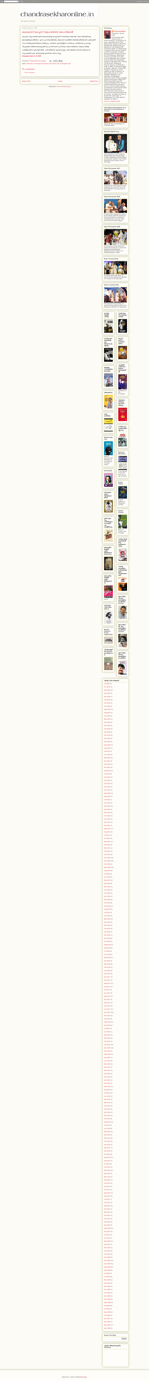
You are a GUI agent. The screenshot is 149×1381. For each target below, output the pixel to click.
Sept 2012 (107, 1157)
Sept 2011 (107, 1193)
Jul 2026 (107, 683)
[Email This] (54, 61)
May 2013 (107, 1131)
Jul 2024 (107, 751)
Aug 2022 (107, 796)
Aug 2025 (107, 712)
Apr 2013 (107, 1135)
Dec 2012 (107, 1147)
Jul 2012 (107, 1164)
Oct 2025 (107, 706)
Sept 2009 (107, 1267)
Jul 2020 (107, 874)
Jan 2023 (107, 780)
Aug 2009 (107, 1270)
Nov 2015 (107, 1051)
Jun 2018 (107, 954)
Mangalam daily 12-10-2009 (31, 56)
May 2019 (107, 919)
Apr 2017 (107, 999)
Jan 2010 (107, 1254)
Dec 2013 (107, 1112)
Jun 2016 (107, 1032)
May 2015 (107, 1064)
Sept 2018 (107, 944)
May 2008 (107, 1312)
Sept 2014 (107, 1086)
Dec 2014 (107, 1077)
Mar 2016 (107, 1038)
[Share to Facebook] (60, 61)
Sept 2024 (107, 745)
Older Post (94, 81)
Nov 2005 (107, 1328)
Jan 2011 (107, 1218)
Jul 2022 (107, 799)
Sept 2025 (107, 709)
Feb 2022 (107, 816)
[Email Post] (50, 61)
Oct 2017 (107, 980)
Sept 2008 (107, 1302)
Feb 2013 (107, 1141)
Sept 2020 (107, 867)
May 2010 (107, 1241)
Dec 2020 (107, 858)
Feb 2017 (107, 1006)
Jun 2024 (107, 754)
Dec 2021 (107, 822)
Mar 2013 (107, 1138)
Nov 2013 (107, 1115)
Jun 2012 (107, 1167)
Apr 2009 (107, 1283)
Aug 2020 (107, 870)
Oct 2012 (107, 1154)
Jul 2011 (106, 1199)
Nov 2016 (107, 1015)
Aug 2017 (107, 986)
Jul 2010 (107, 1235)
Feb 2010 (107, 1251)
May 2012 (107, 1170)
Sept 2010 (107, 1228)
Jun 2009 (107, 1276)
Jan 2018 (107, 970)
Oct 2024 (107, 741)
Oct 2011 (107, 1189)
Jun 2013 (107, 1128)
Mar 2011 (107, 1212)
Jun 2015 (107, 1061)
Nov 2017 (107, 977)
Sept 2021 (107, 828)
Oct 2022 (107, 790)
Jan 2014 (107, 1109)
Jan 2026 (107, 703)
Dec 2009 (107, 1257)
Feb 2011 (107, 1215)
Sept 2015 (107, 1054)
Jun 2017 (107, 993)
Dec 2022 (107, 783)
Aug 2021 (107, 832)
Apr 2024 (107, 761)
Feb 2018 (107, 967)
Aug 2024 (107, 748)
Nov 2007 (107, 1322)
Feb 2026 (107, 700)
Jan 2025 (107, 732)
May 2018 (107, 957)
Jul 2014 (107, 1093)
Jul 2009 (107, 1273)
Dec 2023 (107, 767)
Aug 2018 (107, 948)
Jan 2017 (107, 1009)
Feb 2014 (107, 1106)
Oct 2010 (107, 1225)
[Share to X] (58, 61)
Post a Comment (29, 72)
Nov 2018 (107, 938)
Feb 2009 (107, 1289)
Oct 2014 (107, 1083)
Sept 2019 (107, 906)
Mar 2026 (107, 696)
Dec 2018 (107, 935)
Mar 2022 (107, 812)
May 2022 (107, 806)
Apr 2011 (107, 1209)
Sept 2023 (107, 770)
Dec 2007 (107, 1318)
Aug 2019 (107, 909)
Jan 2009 (107, 1293)
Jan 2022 (107, 819)
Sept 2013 (107, 1122)
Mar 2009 (107, 1286)
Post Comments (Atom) (64, 86)
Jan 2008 (107, 1315)
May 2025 (107, 719)
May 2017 (107, 996)
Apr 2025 (107, 722)
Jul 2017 (107, 990)
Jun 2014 (107, 1096)
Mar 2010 (107, 1247)
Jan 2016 (107, 1044)
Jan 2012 (107, 1183)
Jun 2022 (107, 803)
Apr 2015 (107, 1067)
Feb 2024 (107, 764)
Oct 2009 (107, 1264)
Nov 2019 (107, 899)
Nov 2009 (107, 1260)
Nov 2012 (107, 1151)
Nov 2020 (107, 861)
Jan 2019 (107, 932)
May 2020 (107, 880)
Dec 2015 (107, 1048)
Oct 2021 (107, 825)
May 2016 (107, 1035)
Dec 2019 (107, 896)
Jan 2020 (107, 893)
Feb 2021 (107, 851)
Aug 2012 (107, 1160)
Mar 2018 (107, 964)
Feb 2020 (107, 890)
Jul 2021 (107, 835)
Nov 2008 (107, 1299)
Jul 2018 (107, 951)
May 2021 (107, 841)
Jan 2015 (107, 1073)
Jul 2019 (107, 912)
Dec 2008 (107, 1296)
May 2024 (107, 758)
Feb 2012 (107, 1180)
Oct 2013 (107, 1118)
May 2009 (107, 1280)
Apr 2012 (107, 1173)
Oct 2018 (107, 941)
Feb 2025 (107, 729)
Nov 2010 (107, 1222)
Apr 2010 (107, 1244)
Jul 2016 (107, 1028)
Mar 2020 (107, 886)
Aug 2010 (107, 1231)
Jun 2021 (107, 838)
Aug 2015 (107, 1057)
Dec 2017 (107, 973)
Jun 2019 (107, 915)
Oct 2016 (107, 1019)
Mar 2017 (107, 1002)
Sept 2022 (107, 793)
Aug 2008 (107, 1305)
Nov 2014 (107, 1080)
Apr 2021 (107, 845)
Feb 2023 (107, 777)
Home (60, 81)
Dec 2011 (107, 1186)
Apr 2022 (107, 809)
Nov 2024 (107, 738)
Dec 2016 (107, 1012)
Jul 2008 (107, 1309)
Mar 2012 (107, 1177)
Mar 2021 (107, 848)
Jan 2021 (107, 854)
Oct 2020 (107, 864)
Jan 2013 (107, 1144)
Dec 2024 (107, 735)
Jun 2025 (107, 716)
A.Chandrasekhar (120, 31)
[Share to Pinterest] (62, 61)
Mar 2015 (107, 1070)
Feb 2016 (107, 1041)
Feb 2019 (107, 928)
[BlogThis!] (56, 61)
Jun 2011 (107, 1202)
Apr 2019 (107, 922)
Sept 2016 (107, 1022)
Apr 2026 (107, 693)
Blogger (84, 1377)
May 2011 (107, 1206)
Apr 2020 (107, 883)
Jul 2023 (107, 774)
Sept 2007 (107, 1325)
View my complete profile (112, 101)
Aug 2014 (107, 1090)
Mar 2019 (107, 925)
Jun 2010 (107, 1238)
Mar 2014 (107, 1102)
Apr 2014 (107, 1099)
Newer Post (26, 81)
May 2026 (107, 690)
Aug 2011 (107, 1196)
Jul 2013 (107, 1125)
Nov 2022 (107, 787)
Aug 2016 (107, 1025)
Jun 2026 (107, 687)
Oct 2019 (107, 903)
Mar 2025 (107, 725)
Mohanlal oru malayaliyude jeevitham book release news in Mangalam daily (49, 63)
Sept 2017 (107, 983)
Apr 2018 (107, 961)
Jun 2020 (107, 877)
